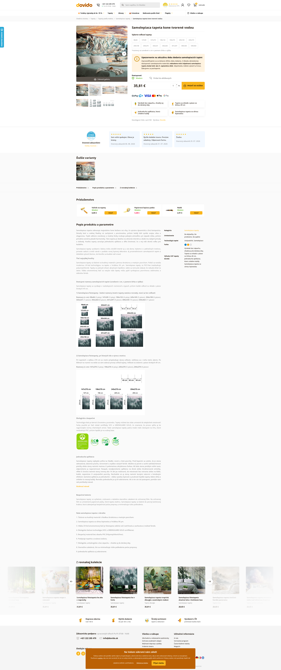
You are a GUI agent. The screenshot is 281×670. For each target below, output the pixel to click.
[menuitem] (91, 13)
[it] (200, 657)
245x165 (181, 40)
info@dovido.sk (110, 638)
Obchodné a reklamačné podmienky (155, 638)
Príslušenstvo (81, 188)
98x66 (135, 40)
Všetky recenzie (91, 146)
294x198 (136, 46)
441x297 (174, 46)
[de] (197, 657)
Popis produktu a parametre (103, 188)
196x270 (172, 40)
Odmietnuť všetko (142, 663)
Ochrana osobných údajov (151, 641)
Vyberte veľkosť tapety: (142, 34)
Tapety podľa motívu (105, 19)
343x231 (155, 46)
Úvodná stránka (82, 19)
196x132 (162, 40)
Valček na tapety (99, 208)
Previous (71, 581)
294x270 (146, 46)
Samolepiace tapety (123, 19)
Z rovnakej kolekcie (127, 188)
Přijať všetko (158, 663)
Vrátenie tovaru (148, 646)
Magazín (177, 646)
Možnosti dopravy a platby (152, 644)
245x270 (191, 40)
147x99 (144, 40)
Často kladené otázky (182, 644)
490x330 (184, 46)
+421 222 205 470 (88, 638)
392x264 (165, 46)
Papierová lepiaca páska (144, 208)
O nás (176, 638)
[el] (203, 657)
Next (124, 53)
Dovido (163, 120)
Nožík (179, 208)
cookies (100, 658)
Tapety (93, 19)
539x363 (193, 46)
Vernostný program (181, 641)
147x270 (153, 40)
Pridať (110, 213)
